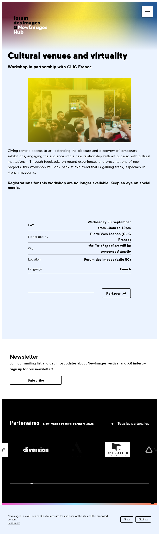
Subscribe (36, 380)
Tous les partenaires (133, 423)
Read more (14, 522)
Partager (113, 293)
